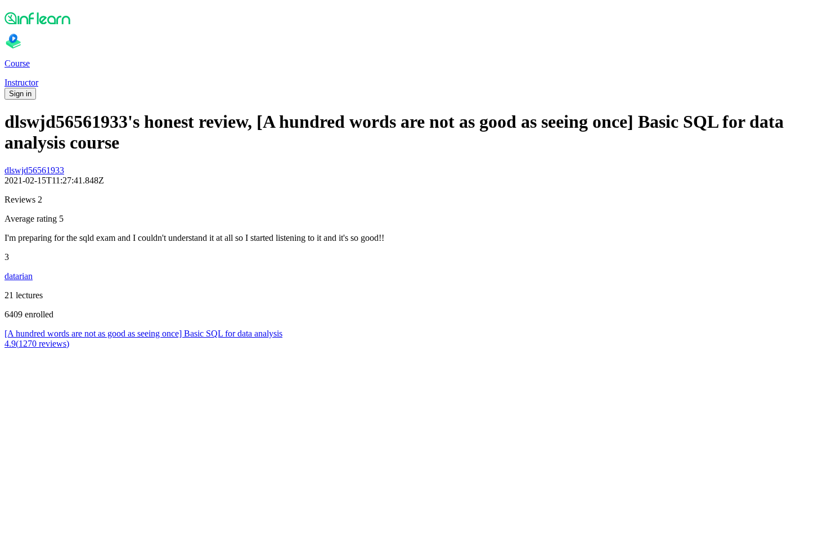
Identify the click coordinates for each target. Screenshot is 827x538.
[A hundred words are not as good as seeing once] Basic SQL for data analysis (143, 333)
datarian (19, 276)
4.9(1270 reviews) (37, 343)
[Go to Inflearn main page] (413, 18)
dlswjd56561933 (34, 170)
